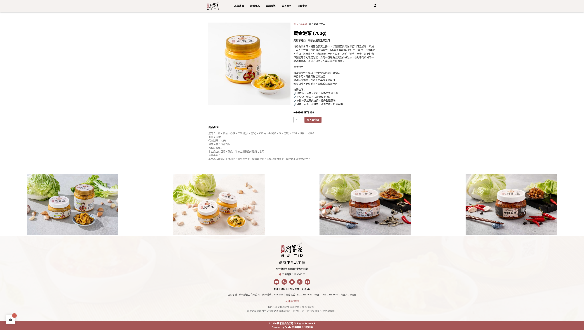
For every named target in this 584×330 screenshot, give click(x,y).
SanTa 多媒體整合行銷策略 (299, 327)
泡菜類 (303, 24)
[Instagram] (299, 282)
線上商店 (286, 5)
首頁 (296, 24)
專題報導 (271, 5)
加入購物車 (313, 119)
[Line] (307, 282)
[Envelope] (276, 282)
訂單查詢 (302, 5)
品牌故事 (239, 5)
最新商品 (255, 5)
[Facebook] (292, 282)
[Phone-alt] (284, 282)
